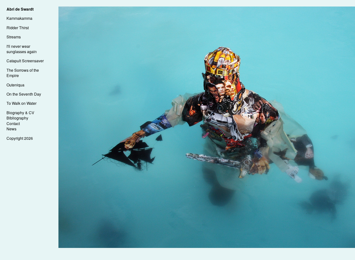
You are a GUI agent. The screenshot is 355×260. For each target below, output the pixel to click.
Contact (13, 123)
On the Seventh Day (24, 94)
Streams (14, 37)
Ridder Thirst (18, 27)
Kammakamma (19, 18)
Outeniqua (15, 85)
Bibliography (17, 118)
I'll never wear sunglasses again (22, 48)
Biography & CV (20, 112)
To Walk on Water (21, 103)
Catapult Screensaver (25, 60)
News (11, 129)
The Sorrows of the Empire (23, 72)
